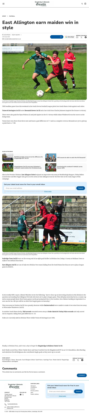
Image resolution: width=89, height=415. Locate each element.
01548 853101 (13, 404)
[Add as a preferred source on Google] (70, 36)
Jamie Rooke (7, 34)
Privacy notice (47, 191)
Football (12, 16)
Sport (4, 16)
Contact (33, 389)
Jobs (32, 392)
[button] (3, 4)
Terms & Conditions (34, 386)
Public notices (35, 394)
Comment (82, 375)
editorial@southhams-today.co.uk (13, 407)
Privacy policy (35, 391)
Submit (80, 188)
